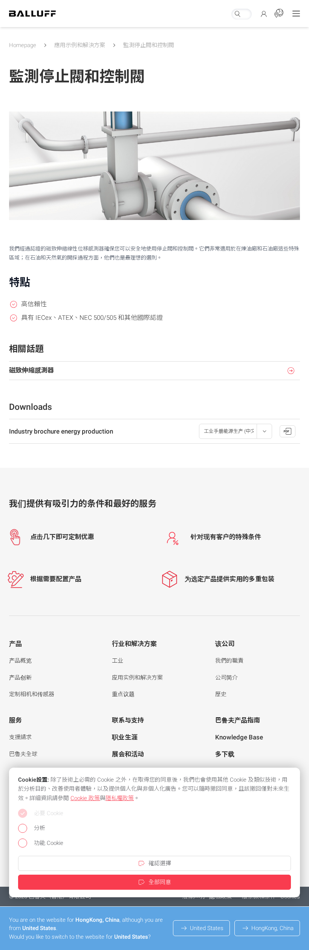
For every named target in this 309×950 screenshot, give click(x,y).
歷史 (220, 694)
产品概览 (20, 660)
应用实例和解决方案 (137, 677)
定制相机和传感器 (31, 694)
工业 (117, 660)
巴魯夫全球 (23, 754)
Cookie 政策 (85, 798)
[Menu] (296, 13)
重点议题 (123, 694)
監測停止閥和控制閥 (148, 45)
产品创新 (20, 677)
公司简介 (226, 677)
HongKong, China (272, 928)
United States (206, 928)
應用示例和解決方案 (79, 45)
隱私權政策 (120, 798)
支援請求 (20, 737)
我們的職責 (229, 660)
